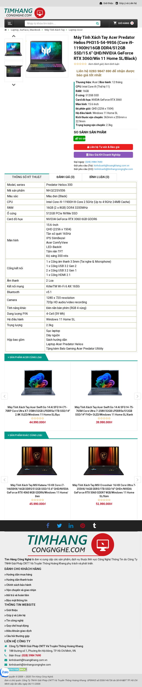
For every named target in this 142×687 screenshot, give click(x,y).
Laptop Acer (76, 29)
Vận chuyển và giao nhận (21, 590)
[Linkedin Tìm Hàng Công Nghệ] (71, 525)
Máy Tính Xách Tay (55, 29)
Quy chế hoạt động (17, 625)
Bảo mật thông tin (16, 600)
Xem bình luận (111, 64)
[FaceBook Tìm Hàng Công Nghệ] (47, 525)
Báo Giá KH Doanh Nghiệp (104, 154)
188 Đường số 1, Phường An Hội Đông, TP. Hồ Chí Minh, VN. (42, 650)
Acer (95, 82)
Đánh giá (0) (66, 177)
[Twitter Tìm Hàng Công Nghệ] (59, 525)
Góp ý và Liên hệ (16, 615)
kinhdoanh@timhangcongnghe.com (113, 169)
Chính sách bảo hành (18, 584)
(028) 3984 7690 (93, 161)
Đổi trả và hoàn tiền (17, 595)
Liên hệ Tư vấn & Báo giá (104, 147)
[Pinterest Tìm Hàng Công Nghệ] (82, 525)
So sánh (81, 138)
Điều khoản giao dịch (19, 630)
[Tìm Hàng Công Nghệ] (24, 12)
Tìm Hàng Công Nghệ (42, 676)
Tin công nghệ (14, 620)
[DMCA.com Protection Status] (15, 669)
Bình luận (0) (99, 177)
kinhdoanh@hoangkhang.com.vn (111, 165)
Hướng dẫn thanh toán (19, 579)
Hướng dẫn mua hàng (19, 574)
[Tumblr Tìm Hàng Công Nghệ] (94, 525)
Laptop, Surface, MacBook (25, 29)
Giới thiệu (12, 610)
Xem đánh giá (95, 64)
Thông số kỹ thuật (27, 177)
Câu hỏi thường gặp (17, 636)
